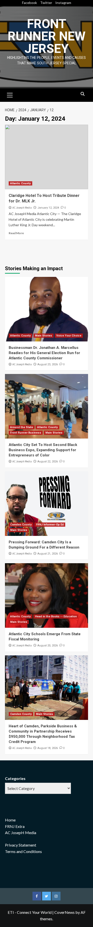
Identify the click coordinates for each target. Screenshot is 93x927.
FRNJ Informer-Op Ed (50, 524)
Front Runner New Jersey (47, 36)
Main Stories (43, 335)
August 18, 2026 (47, 748)
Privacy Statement (20, 845)
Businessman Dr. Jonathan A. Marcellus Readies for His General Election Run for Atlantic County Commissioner (44, 352)
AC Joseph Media (22, 207)
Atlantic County (20, 183)
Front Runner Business (25, 432)
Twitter (46, 2)
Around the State (21, 427)
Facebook (29, 2)
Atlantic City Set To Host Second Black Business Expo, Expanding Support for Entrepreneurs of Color (43, 450)
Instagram (63, 2)
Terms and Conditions (23, 851)
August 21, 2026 (47, 553)
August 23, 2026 (47, 364)
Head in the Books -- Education (56, 616)
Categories (15, 778)
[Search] (82, 94)
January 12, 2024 (48, 207)
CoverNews (64, 912)
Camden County (21, 524)
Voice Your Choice (68, 335)
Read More (16, 233)
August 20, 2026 (47, 645)
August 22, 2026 (47, 461)
